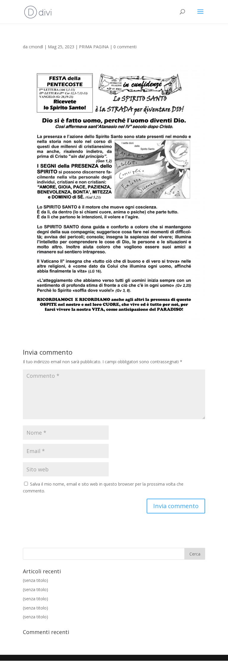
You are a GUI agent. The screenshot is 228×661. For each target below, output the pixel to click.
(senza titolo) (35, 580)
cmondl (36, 46)
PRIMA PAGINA (94, 46)
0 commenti (125, 46)
